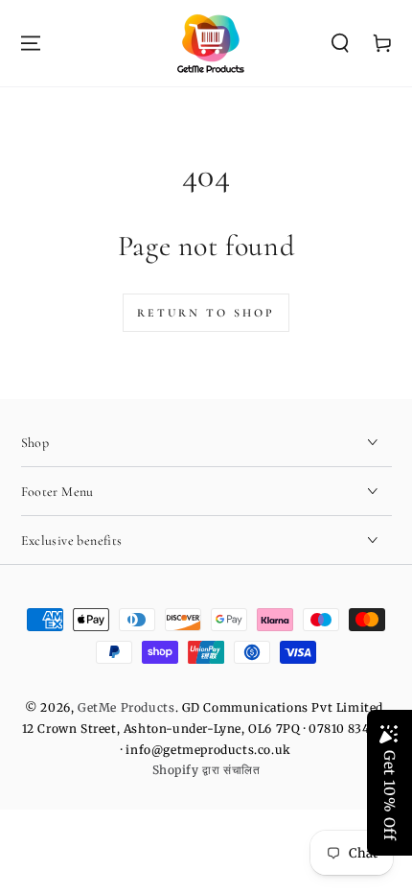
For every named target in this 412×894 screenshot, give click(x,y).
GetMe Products (126, 707)
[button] (340, 43)
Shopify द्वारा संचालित (206, 770)
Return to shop (206, 312)
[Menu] (31, 43)
